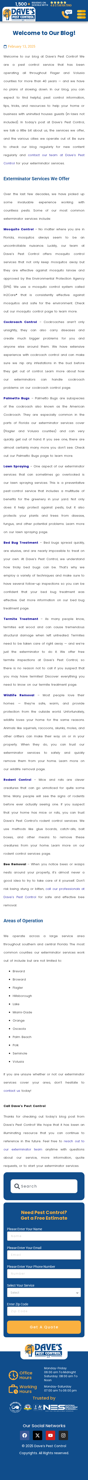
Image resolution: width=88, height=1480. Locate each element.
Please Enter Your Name (24, 1229)
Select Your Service (20, 1285)
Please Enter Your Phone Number (31, 1267)
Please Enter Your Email (24, 1248)
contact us (12, 1090)
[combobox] (44, 1186)
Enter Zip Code (17, 1304)
